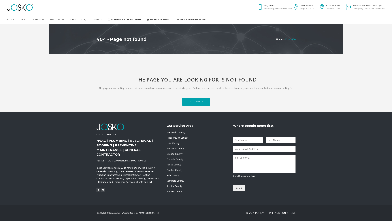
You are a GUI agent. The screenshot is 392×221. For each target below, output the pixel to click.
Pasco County (174, 164)
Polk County (173, 175)
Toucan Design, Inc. (149, 213)
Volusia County (174, 191)
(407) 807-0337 (109, 134)
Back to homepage (196, 102)
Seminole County (175, 180)
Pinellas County (175, 169)
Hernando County (176, 132)
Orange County (175, 153)
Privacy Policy (254, 213)
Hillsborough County (177, 137)
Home (279, 39)
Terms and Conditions (281, 213)
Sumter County (174, 186)
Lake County (173, 143)
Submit (239, 188)
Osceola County (175, 159)
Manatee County (175, 148)
